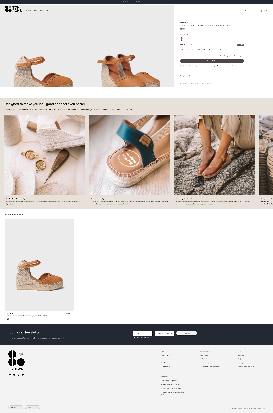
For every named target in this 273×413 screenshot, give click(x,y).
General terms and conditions (210, 367)
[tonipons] (18, 374)
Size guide (240, 45)
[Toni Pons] (13, 9)
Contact (241, 355)
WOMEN (183, 83)
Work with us (165, 367)
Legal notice (204, 355)
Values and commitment (169, 359)
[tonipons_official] (14, 374)
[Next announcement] (267, 2)
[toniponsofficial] (23, 374)
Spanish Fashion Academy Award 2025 (172, 393)
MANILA (10, 313)
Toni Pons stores (166, 363)
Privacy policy (204, 363)
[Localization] (261, 11)
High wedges (206, 83)
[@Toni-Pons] (10, 374)
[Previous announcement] (5, 2)
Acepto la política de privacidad (144, 337)
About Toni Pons (166, 355)
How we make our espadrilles (170, 384)
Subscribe (187, 333)
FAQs (240, 359)
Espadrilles (193, 83)
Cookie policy (204, 359)
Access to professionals (246, 367)
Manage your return (244, 363)
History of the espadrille (169, 381)
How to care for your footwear (171, 388)
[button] (245, 11)
